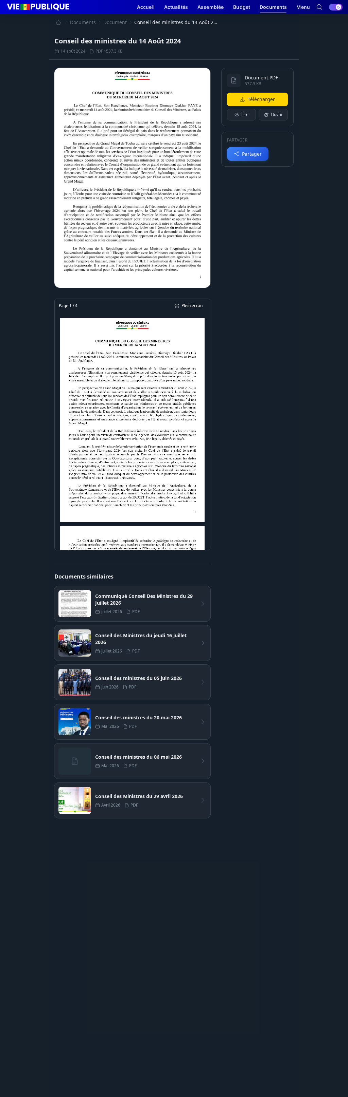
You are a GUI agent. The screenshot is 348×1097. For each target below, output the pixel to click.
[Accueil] (58, 22)
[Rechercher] (319, 7)
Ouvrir (277, 114)
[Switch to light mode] (336, 7)
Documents (83, 22)
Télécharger (261, 99)
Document (115, 22)
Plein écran (192, 305)
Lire (244, 114)
